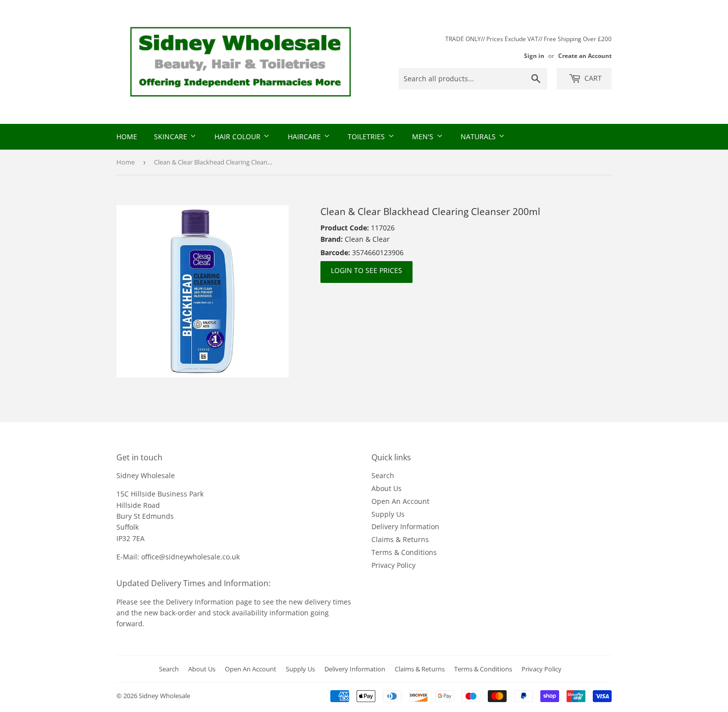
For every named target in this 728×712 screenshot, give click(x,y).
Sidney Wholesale (164, 695)
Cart (592, 78)
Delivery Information (405, 526)
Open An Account (400, 501)
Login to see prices (366, 270)
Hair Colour (238, 136)
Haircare (305, 136)
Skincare (171, 136)
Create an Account (585, 55)
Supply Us (388, 514)
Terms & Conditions (404, 552)
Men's (423, 136)
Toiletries (367, 136)
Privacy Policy (393, 565)
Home (126, 136)
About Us (386, 488)
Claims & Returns (400, 539)
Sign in (534, 55)
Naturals (479, 136)
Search (382, 475)
